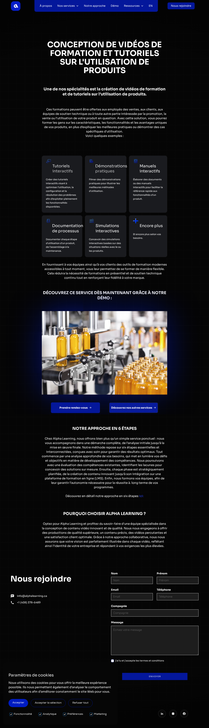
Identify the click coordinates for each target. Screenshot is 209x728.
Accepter (18, 703)
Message (117, 622)
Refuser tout (80, 703)
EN (151, 6)
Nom (114, 573)
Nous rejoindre (181, 6)
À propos (46, 6)
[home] (15, 6)
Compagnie (119, 606)
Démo (115, 6)
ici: (141, 496)
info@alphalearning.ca (32, 596)
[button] (68, 6)
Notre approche (94, 6)
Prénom (162, 573)
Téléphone (164, 589)
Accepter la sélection (48, 703)
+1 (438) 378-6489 (29, 602)
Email (115, 589)
